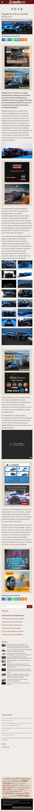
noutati (16, 789)
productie (13, 791)
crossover (18, 783)
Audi (15, 781)
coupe (13, 783)
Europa (12, 786)
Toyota (8, 796)
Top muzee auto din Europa (11, 628)
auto (19, 781)
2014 (28, 779)
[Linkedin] (9, 39)
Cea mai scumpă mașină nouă (12, 625)
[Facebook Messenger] (16, 39)
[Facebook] (3, 39)
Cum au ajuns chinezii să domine (13, 631)
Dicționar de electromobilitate (12, 634)
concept (6, 783)
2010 (8, 779)
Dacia (23, 783)
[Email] (19, 39)
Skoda (22, 793)
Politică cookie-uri (7, 804)
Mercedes (7, 789)
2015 (4, 781)
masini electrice (25, 787)
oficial (21, 790)
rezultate (7, 793)
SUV (26, 793)
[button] (9, 264)
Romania (15, 793)
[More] (25, 39)
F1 (16, 785)
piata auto (25, 789)
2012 (18, 778)
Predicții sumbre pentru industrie (13, 619)
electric (5, 785)
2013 (23, 779)
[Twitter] (6, 39)
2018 (10, 781)
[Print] (22, 39)
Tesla (3, 796)
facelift (20, 785)
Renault (19, 791)
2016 (7, 781)
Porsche (4, 791)
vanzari (13, 796)
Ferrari (25, 785)
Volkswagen (23, 795)
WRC (8, 798)
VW (4, 798)
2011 (13, 779)
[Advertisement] (17, 699)
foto (14, 788)
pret (8, 791)
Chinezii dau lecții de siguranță (12, 622)
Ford (28, 785)
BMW (24, 781)
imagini (18, 787)
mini (13, 789)
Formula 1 (7, 787)
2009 (4, 779)
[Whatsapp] (12, 39)
